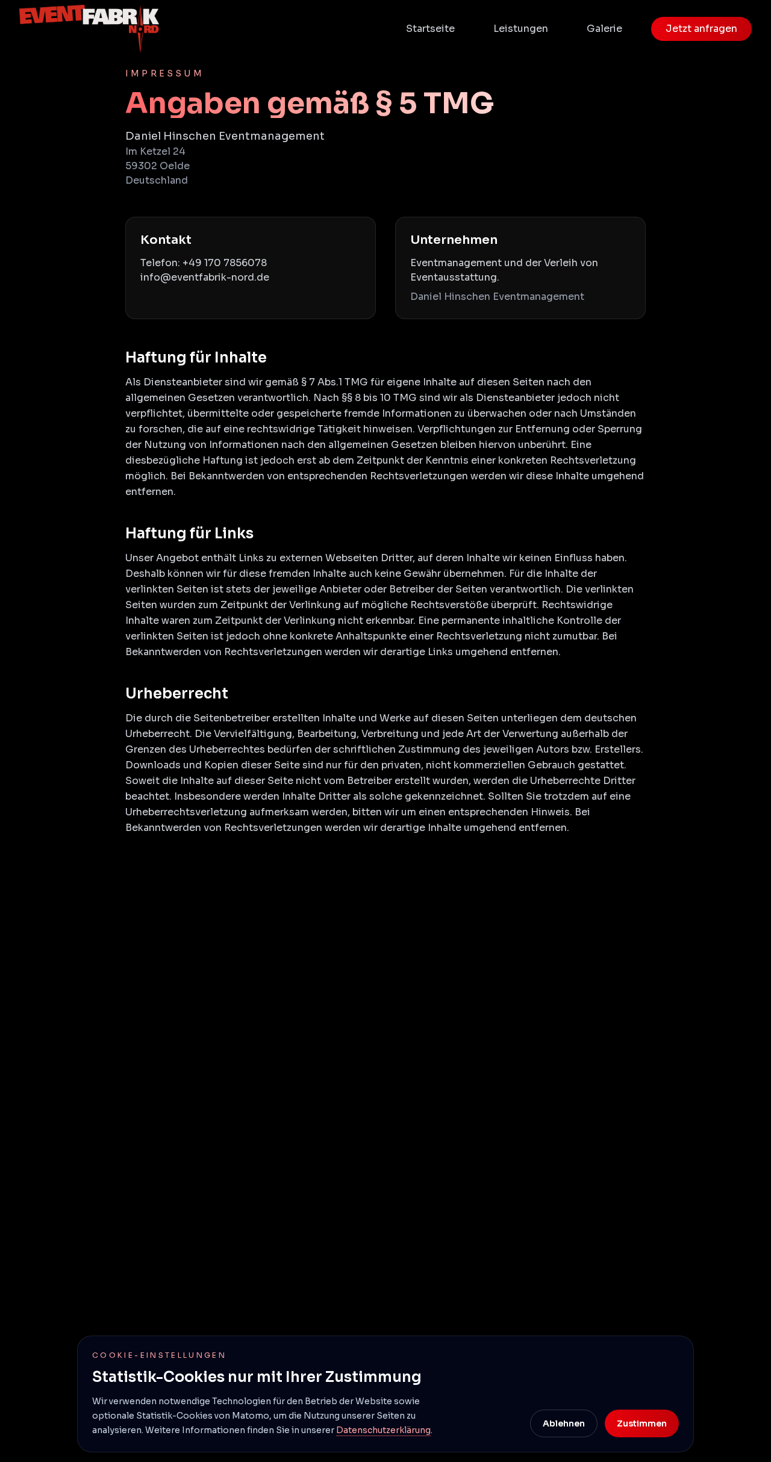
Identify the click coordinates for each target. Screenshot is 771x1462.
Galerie (604, 28)
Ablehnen (564, 1423)
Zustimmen (642, 1423)
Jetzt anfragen (701, 28)
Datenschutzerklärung (383, 1430)
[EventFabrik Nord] (89, 29)
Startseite (430, 28)
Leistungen (520, 28)
